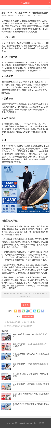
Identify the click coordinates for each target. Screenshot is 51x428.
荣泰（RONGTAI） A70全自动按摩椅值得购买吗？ (30, 365)
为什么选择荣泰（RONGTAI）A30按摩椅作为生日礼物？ (31, 355)
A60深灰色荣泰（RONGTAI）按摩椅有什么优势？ (30, 335)
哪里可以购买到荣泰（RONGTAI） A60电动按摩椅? (30, 375)
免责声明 (41, 423)
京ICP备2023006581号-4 (27, 423)
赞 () (27, 305)
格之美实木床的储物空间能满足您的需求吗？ (22, 322)
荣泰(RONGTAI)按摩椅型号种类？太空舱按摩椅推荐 (31, 395)
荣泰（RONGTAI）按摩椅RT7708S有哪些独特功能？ (25, 12)
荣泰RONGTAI (28, 316)
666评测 (25, 2)
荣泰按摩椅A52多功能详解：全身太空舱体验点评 (31, 405)
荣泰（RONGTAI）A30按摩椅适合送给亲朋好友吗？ (31, 385)
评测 (33, 15)
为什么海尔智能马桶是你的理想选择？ (19, 326)
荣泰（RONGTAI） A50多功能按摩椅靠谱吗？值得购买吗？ (30, 345)
